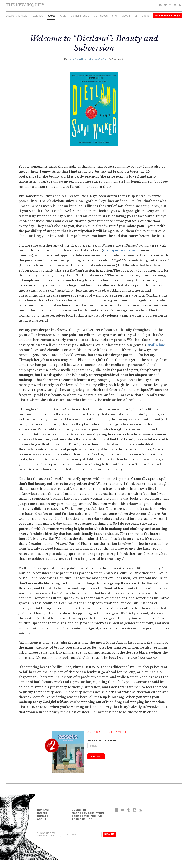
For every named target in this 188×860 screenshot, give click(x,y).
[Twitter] (165, 5)
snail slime (156, 345)
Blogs (51, 16)
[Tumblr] (170, 5)
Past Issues (100, 16)
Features (37, 16)
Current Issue (80, 16)
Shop (115, 16)
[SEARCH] (136, 16)
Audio (63, 16)
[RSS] (179, 5)
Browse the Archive (87, 816)
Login (145, 16)
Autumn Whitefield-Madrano (87, 58)
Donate (42, 816)
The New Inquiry (25, 5)
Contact (43, 810)
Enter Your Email (102, 740)
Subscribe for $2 (167, 15)
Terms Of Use (82, 819)
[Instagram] (175, 5)
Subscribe (79, 810)
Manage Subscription (88, 813)
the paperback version (120, 250)
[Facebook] (160, 5)
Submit (42, 813)
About (126, 16)
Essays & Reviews (17, 16)
